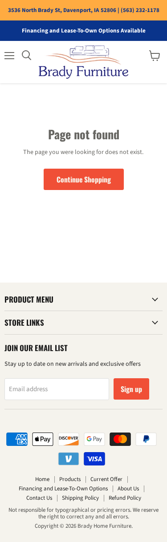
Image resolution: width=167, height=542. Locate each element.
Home (42, 479)
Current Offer (106, 479)
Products (70, 479)
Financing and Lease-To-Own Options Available (84, 31)
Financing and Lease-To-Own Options (63, 489)
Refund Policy (125, 498)
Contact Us (39, 498)
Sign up (131, 389)
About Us (128, 489)
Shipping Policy (80, 498)
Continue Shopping (84, 179)
